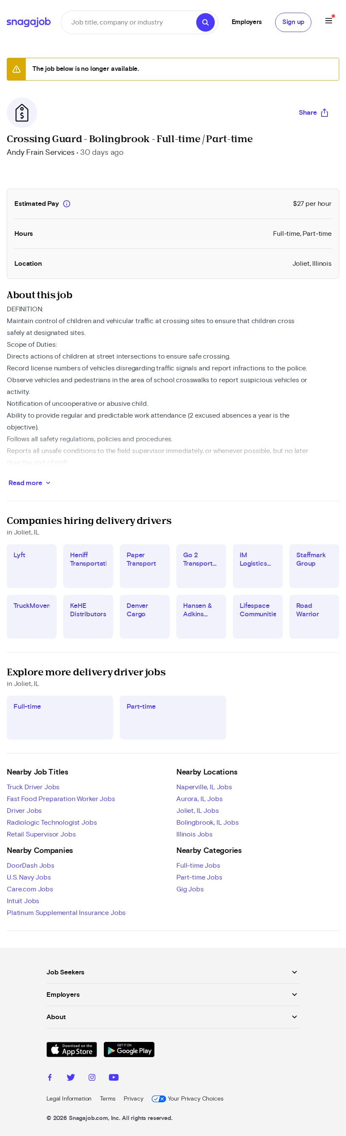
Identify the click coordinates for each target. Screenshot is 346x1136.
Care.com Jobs (30, 889)
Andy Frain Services (41, 153)
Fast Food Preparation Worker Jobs (61, 799)
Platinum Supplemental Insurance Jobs (66, 912)
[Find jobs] (205, 22)
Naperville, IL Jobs (204, 787)
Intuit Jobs (23, 901)
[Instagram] (92, 1078)
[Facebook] (49, 1078)
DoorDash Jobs (30, 865)
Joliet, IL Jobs (197, 810)
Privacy (133, 1099)
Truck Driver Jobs (33, 787)
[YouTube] (114, 1078)
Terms (107, 1099)
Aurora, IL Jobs (199, 799)
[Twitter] (71, 1078)
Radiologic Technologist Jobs (52, 822)
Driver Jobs (24, 810)
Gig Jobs (190, 889)
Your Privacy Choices (195, 1099)
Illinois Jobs (194, 834)
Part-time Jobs (199, 877)
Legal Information (69, 1099)
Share (308, 112)
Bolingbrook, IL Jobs (207, 822)
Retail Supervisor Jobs (41, 834)
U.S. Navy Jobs (29, 877)
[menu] (328, 22)
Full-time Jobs (198, 865)
